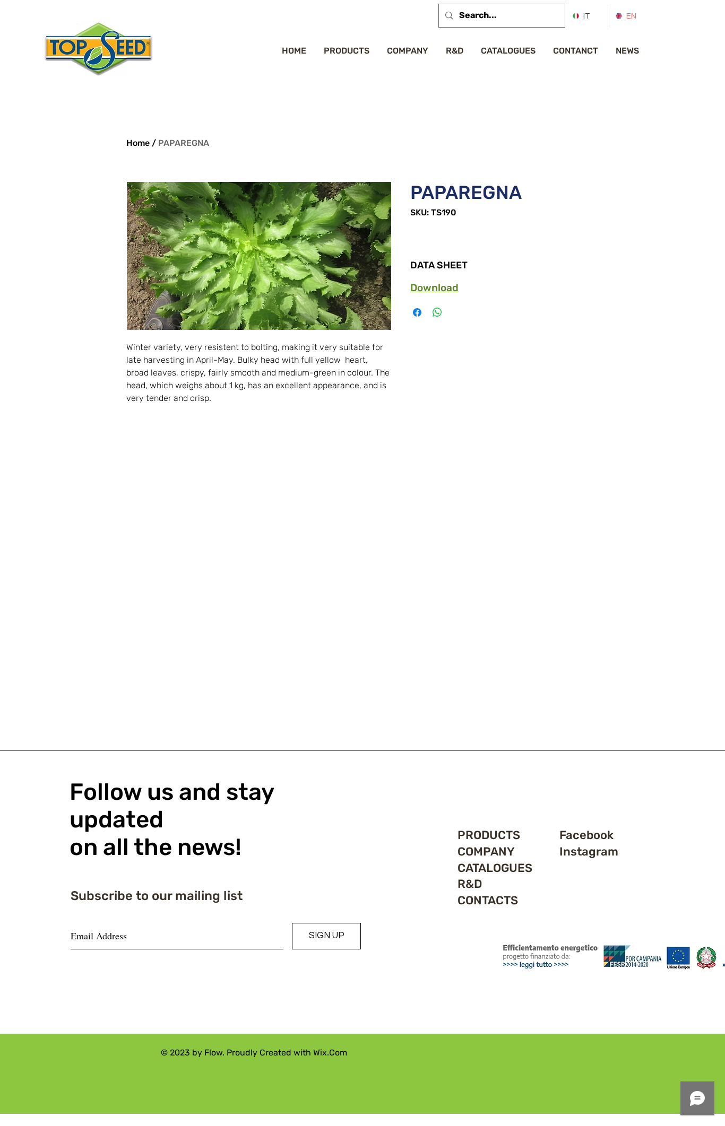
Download (434, 288)
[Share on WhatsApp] (437, 312)
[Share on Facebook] (417, 312)
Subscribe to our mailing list (157, 895)
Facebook (586, 835)
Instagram (588, 851)
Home (138, 143)
